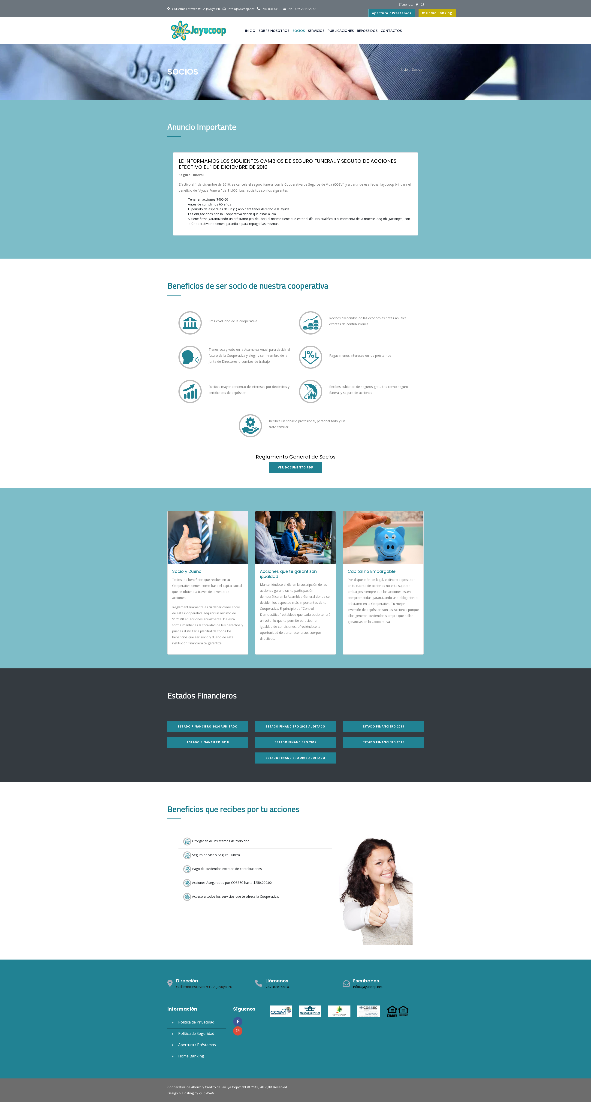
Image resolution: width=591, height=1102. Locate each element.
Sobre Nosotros (274, 30)
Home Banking (438, 13)
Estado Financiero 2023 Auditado (295, 726)
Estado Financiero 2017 (296, 742)
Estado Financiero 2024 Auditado (208, 726)
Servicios (316, 30)
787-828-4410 (277, 986)
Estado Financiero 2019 (383, 726)
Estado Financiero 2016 (383, 742)
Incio (404, 69)
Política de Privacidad (196, 1022)
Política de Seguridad (196, 1033)
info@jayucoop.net (368, 986)
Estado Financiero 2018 (208, 742)
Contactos (391, 30)
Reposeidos (367, 30)
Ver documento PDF (295, 467)
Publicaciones (341, 30)
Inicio (250, 30)
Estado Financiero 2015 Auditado (295, 758)
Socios (298, 30)
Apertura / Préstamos (391, 13)
